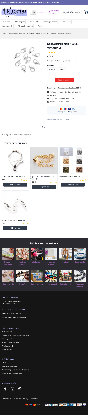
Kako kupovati (7, 339)
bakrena (52, 69)
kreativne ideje (54, 12)
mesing (61, 69)
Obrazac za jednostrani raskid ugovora (15, 370)
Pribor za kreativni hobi (25, 26)
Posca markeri (51, 284)
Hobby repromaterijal (50, 22)
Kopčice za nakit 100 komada (69, 177)
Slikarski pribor (20, 22)
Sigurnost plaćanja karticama (12, 373)
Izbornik (50, 66)
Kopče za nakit (41, 33)
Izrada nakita (34, 22)
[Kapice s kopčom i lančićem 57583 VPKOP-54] (44, 160)
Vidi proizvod (15, 185)
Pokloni (40, 26)
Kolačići (4, 363)
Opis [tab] (44, 127)
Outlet (42, 12)
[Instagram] (12, 388)
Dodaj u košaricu (64, 80)
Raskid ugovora (7, 349)
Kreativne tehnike (7, 26)
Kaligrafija (22, 284)
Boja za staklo (8, 284)
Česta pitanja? (7, 332)
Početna (4, 33)
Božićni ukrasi (6, 22)
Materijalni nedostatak (9, 366)
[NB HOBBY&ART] (14, 12)
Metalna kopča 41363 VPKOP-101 (14, 220)
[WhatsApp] (20, 388)
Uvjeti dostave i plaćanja (10, 342)
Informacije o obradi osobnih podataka (15, 335)
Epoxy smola (80, 262)
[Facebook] (5, 388)
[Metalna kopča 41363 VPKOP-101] (15, 203)
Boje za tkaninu (37, 284)
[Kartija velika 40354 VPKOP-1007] (15, 160)
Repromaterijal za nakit (27, 33)
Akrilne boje (36, 262)
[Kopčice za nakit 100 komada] (72, 160)
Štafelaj (65, 262)
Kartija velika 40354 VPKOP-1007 (13, 177)
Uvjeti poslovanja (8, 346)
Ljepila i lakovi (66, 22)
